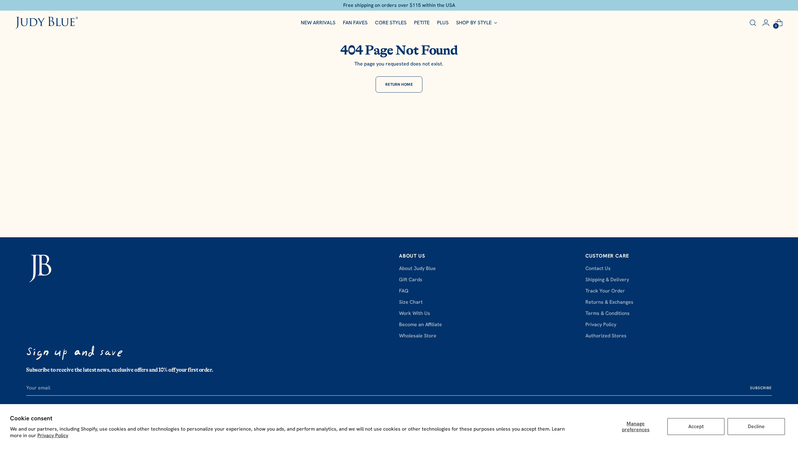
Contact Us (598, 268)
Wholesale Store (417, 335)
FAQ (403, 290)
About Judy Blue (417, 268)
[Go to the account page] (766, 23)
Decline (756, 426)
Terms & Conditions (607, 313)
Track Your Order (605, 290)
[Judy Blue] (47, 23)
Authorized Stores (606, 335)
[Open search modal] (753, 23)
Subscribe (761, 387)
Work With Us (414, 313)
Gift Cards (410, 279)
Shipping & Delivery (607, 279)
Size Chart (411, 302)
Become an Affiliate (420, 324)
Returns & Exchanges (609, 302)
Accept (696, 426)
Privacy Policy (52, 435)
